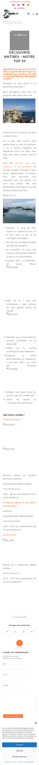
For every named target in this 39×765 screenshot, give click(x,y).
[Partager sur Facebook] (7, 631)
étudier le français (24, 71)
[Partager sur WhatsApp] (24, 631)
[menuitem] (20, 1)
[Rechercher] (27, 14)
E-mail (5, 674)
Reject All (19, 751)
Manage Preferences (19, 757)
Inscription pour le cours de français (20, 1)
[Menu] (33, 14)
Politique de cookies (10, 762)
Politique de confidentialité (26, 762)
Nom (5, 664)
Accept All (19, 745)
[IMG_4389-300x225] (19, 40)
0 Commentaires (19, 617)
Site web (5, 685)
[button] (36, 723)
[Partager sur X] (15, 631)
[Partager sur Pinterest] (32, 631)
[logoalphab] (16, 14)
